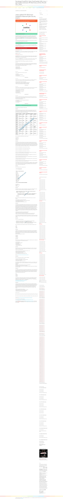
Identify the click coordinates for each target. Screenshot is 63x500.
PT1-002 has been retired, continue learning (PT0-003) (42, 154)
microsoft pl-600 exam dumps (42, 221)
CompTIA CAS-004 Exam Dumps (23, 21)
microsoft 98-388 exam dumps (42, 273)
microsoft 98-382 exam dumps (42, 271)
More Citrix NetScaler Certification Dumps (43, 437)
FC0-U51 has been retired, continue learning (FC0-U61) (42, 95)
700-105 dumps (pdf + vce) (41, 363)
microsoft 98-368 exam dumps (42, 263)
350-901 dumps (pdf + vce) (41, 292)
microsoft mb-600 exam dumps (42, 214)
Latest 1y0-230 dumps (41, 435)
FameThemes (22, 498)
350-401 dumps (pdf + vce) (41, 325)
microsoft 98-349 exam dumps (42, 254)
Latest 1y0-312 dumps (41, 405)
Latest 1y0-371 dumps (41, 410)
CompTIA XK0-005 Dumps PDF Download (43, 138)
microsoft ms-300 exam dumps (42, 233)
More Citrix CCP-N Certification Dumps (43, 399)
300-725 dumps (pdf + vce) (41, 318)
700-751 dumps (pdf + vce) (41, 374)
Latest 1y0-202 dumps (41, 423)
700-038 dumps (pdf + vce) (41, 361)
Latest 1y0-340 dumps (41, 397)
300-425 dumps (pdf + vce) (41, 302)
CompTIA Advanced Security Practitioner (25, 20)
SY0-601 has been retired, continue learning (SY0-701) (42, 119)
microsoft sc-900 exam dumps (42, 250)
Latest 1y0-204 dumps (41, 429)
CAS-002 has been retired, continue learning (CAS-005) (42, 57)
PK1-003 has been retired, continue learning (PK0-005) (42, 107)
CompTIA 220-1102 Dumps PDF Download (43, 51)
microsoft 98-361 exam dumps (42, 255)
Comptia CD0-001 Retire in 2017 (42, 67)
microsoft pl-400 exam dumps (42, 220)
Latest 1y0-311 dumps (41, 404)
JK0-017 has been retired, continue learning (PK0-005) (42, 102)
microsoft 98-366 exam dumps (42, 261)
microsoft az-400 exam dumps (42, 186)
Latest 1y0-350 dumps (41, 398)
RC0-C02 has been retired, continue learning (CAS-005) (42, 60)
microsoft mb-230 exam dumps (42, 205)
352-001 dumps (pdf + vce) (41, 333)
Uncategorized (28, 21)
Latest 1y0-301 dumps (41, 403)
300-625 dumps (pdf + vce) (41, 312)
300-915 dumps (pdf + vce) (41, 294)
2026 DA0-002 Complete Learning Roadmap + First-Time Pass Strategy (42, 29)
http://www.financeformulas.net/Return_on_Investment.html (21, 280)
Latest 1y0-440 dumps (41, 441)
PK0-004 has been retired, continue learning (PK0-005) (42, 105)
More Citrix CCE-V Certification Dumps (43, 392)
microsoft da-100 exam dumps (42, 194)
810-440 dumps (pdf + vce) (41, 380)
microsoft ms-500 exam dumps (42, 235)
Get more (21, 105)
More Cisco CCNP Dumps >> (42, 322)
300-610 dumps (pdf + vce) (41, 309)
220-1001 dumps (42, 466)
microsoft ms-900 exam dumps (42, 249)
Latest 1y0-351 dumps (41, 396)
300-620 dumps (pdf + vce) (41, 311)
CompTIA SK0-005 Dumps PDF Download (43, 165)
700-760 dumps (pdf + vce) (41, 373)
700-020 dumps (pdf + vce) (41, 360)
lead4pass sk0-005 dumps (45, 486)
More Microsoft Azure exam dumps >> (43, 189)
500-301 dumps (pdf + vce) (41, 342)
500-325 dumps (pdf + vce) (41, 344)
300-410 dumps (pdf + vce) (41, 299)
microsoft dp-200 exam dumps (42, 196)
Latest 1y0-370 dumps (41, 411)
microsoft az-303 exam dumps (42, 184)
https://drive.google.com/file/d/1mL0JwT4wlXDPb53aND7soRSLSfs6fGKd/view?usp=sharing (24, 299)
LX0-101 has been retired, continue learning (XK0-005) (42, 129)
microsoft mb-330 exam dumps (42, 211)
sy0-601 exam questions (42, 491)
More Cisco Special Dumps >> (42, 382)
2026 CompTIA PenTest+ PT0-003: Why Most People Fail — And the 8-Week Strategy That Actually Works (43, 27)
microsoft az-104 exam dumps (42, 179)
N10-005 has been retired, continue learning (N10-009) (42, 143)
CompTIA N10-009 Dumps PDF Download (43, 148)
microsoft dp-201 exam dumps (42, 197)
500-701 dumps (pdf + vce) (41, 352)
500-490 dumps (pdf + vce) (41, 345)
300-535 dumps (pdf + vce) (41, 308)
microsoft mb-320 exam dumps (42, 210)
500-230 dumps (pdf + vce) (41, 343)
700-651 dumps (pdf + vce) (41, 371)
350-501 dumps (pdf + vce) (41, 326)
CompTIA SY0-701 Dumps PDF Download (43, 120)
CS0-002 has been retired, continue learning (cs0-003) (42, 78)
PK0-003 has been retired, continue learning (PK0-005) (42, 103)
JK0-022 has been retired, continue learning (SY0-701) (42, 113)
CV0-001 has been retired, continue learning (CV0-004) (42, 84)
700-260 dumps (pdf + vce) (41, 365)
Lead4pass (24, 38)
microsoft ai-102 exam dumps (42, 193)
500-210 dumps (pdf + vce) (41, 355)
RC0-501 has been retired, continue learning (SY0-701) (42, 115)
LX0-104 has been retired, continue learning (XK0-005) (42, 135)
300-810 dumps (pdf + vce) (41, 321)
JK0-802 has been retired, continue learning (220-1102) (42, 49)
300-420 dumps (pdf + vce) (41, 301)
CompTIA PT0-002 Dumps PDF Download (43, 156)
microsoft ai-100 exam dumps (42, 192)
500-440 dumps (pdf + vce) (41, 353)
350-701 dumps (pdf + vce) (41, 328)
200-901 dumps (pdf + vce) (41, 291)
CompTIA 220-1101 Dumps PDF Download (43, 50)
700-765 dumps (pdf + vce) (41, 375)
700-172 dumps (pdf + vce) (41, 364)
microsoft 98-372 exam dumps (42, 264)
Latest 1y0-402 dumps (41, 390)
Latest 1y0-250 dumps (41, 417)
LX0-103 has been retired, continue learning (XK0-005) (42, 133)
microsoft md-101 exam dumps (42, 226)
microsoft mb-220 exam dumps (42, 204)
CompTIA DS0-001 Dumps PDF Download (43, 174)
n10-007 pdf (46, 488)
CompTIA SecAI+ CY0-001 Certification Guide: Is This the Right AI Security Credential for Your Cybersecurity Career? (43, 19)
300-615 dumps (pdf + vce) (41, 310)
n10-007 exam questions (43, 488)
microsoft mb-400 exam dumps (42, 212)
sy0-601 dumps (41, 489)
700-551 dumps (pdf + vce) (41, 370)
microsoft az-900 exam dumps (42, 241)
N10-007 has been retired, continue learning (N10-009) (42, 145)
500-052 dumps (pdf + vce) (41, 341)
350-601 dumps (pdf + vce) (41, 327)
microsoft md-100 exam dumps (42, 225)
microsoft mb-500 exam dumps (42, 213)
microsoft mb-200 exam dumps (42, 202)
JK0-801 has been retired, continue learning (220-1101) (42, 47)
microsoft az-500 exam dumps (42, 187)
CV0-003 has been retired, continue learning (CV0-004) (42, 87)
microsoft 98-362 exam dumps (42, 256)
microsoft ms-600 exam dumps (42, 236)
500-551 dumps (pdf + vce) (41, 351)
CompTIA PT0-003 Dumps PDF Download (43, 157)
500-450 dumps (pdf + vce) (41, 354)
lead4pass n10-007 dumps (41, 482)
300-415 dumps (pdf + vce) (41, 300)
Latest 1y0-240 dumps (41, 436)
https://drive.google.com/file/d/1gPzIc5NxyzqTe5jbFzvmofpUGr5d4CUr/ (25, 297)
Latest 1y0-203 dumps (41, 422)
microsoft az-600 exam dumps (42, 188)
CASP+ (20, 51)
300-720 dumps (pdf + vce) (41, 317)
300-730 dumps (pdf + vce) (41, 319)
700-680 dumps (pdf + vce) (41, 372)
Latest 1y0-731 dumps (41, 443)
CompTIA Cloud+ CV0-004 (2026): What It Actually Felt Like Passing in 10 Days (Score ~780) (43, 24)
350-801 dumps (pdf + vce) (41, 329)
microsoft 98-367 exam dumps (42, 262)
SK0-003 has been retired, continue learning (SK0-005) (42, 162)
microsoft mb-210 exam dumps (42, 203)
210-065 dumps (45, 465)
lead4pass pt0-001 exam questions (44, 484)
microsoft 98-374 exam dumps (42, 266)
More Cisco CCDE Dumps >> (42, 334)
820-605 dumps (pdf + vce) (41, 381)
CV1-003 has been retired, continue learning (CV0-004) (42, 89)
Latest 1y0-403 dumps (41, 391)
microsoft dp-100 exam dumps (42, 195)
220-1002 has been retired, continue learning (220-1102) (42, 45)
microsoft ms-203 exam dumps (42, 232)
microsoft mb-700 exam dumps (42, 215)
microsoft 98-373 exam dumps (42, 265)
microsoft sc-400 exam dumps (42, 279)
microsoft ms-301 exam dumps (42, 234)
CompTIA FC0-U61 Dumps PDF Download (43, 97)
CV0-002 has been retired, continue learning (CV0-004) (42, 86)
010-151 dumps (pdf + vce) (41, 336)
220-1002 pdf (44, 470)
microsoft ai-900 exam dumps (42, 242)
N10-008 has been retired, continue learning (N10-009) (42, 146)
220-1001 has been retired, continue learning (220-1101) (42, 43)
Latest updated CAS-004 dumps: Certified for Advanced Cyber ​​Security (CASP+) (25, 16)
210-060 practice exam (42, 465)
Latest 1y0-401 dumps (41, 389)
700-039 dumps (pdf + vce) (41, 362)
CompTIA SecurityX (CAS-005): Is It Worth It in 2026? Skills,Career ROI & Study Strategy (43, 22)
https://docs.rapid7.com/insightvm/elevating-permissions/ (23, 254)
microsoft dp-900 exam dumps (42, 243)
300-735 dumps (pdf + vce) (41, 320)
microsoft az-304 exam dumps (42, 185)
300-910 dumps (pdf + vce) (41, 293)
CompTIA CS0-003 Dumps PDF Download (43, 79)
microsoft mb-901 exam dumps (42, 244)
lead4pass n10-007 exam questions (42, 483)
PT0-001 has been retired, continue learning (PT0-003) (42, 153)
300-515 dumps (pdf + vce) (41, 307)
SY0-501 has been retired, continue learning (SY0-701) (42, 117)
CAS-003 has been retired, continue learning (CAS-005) (42, 58)
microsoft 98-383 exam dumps (42, 272)
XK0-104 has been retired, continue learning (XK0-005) (42, 137)
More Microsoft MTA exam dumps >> (42, 274)
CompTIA (20, 20)
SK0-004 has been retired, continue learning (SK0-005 (42, 164)
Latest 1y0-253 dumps (41, 416)
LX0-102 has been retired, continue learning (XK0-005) (42, 131)
